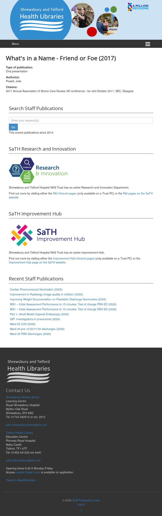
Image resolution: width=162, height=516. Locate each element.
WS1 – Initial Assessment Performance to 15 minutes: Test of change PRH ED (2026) (63, 304)
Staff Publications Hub (86, 500)
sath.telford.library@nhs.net (23, 460)
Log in (81, 504)
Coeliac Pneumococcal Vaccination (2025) (36, 289)
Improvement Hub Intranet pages (73, 258)
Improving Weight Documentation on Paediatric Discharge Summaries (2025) (58, 299)
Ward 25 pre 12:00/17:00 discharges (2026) (37, 329)
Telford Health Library (19, 433)
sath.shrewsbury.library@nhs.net (26, 425)
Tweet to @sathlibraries (20, 480)
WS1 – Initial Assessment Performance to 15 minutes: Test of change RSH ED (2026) (63, 309)
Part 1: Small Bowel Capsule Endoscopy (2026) (39, 314)
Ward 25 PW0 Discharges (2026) (30, 334)
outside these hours (28, 472)
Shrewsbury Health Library (22, 397)
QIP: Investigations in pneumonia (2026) (35, 319)
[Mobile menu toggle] (147, 44)
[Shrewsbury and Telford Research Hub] (81, 19)
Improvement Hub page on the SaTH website (37, 262)
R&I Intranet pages (64, 193)
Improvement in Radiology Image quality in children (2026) (46, 294)
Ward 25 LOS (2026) (23, 324)
